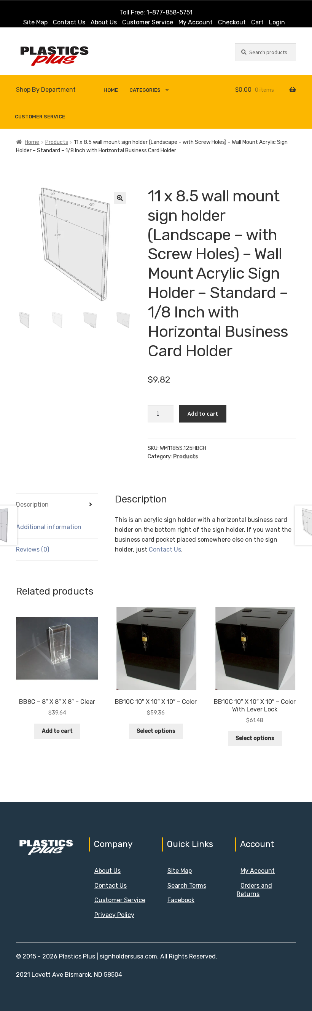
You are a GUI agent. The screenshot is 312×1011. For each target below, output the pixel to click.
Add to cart (203, 413)
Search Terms (186, 885)
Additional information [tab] (48, 527)
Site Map (35, 22)
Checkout (232, 22)
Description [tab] (32, 504)
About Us (104, 22)
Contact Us (69, 22)
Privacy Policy (114, 915)
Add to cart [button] (57, 731)
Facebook (180, 900)
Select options (156, 731)
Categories (145, 90)
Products (56, 142)
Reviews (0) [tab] (32, 549)
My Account (195, 22)
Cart (257, 22)
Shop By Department (46, 89)
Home (110, 90)
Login (277, 22)
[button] (120, 198)
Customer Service (147, 22)
